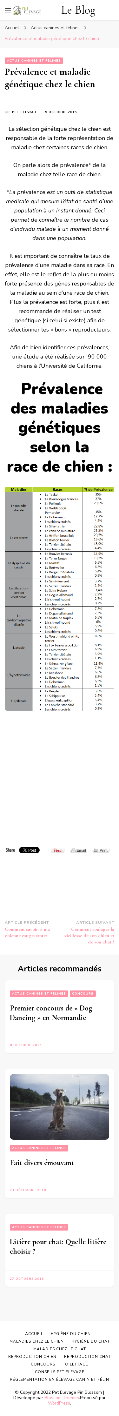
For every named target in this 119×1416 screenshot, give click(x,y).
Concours (83, 993)
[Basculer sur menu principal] (8, 10)
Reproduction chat (87, 1356)
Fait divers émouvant (42, 1162)
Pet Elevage (24, 112)
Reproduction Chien (32, 1356)
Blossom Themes (61, 1398)
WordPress (59, 1403)
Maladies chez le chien (37, 1341)
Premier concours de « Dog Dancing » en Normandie (51, 1012)
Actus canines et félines (34, 60)
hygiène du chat (90, 1341)
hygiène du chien (71, 1333)
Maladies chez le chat (59, 1349)
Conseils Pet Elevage (59, 1371)
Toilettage (75, 1364)
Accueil (34, 1333)
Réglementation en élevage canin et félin (59, 1379)
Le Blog (78, 10)
